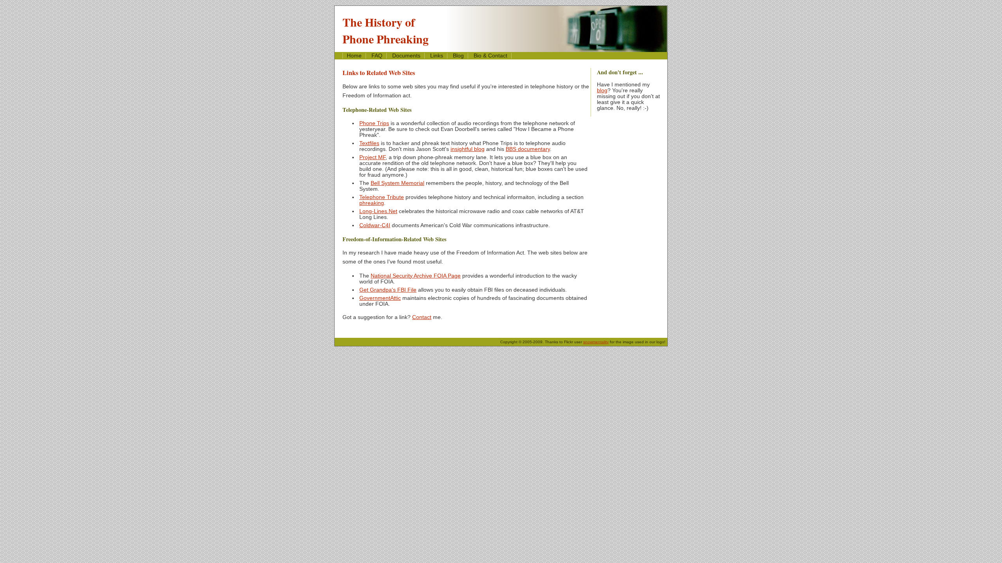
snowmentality (596, 342)
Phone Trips (374, 123)
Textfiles (369, 143)
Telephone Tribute (381, 197)
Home (354, 56)
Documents (406, 56)
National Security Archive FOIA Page (416, 276)
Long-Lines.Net (378, 211)
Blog (458, 56)
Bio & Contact (490, 56)
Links (436, 56)
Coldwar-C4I (374, 225)
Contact (421, 317)
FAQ (376, 56)
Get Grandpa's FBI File (387, 290)
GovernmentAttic (380, 298)
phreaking (371, 203)
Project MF (372, 157)
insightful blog (468, 149)
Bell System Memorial (397, 183)
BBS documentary (528, 149)
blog (602, 90)
